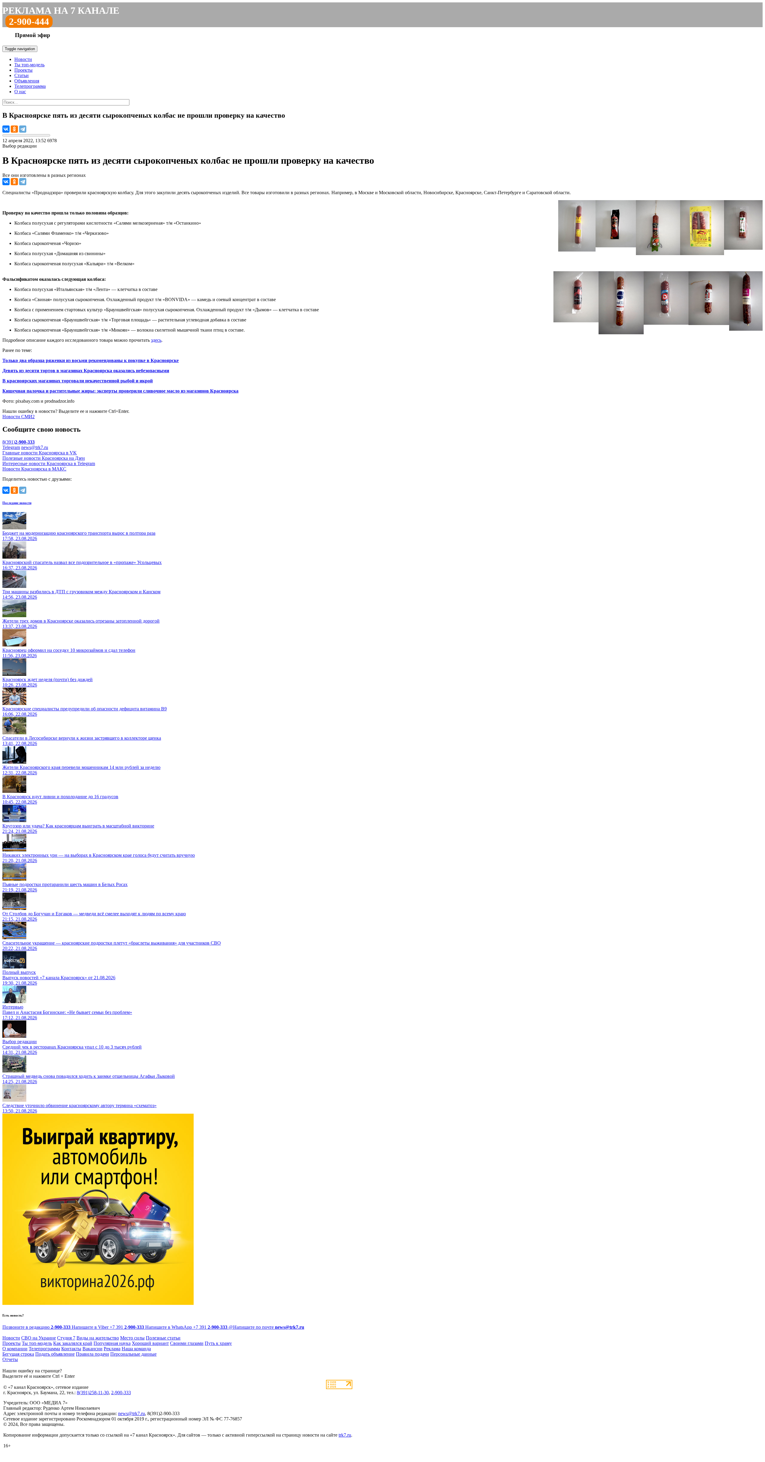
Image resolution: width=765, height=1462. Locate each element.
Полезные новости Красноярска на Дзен (43, 458)
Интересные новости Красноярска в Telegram (48, 463)
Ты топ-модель (29, 64)
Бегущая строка (18, 1354)
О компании (14, 1348)
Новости (23, 59)
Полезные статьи (163, 1337)
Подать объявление (55, 1354)
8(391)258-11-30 (93, 1392)
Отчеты (10, 1359)
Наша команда (136, 1348)
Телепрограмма (30, 86)
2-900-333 (121, 1392)
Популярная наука (112, 1343)
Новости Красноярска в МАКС (34, 468)
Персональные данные (133, 1354)
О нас (20, 91)
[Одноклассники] (14, 129)
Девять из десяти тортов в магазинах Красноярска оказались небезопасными (85, 370)
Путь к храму (218, 1343)
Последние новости (16, 503)
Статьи (21, 75)
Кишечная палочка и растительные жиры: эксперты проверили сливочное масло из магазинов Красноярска (120, 390)
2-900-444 (29, 21)
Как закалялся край (72, 1343)
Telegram (11, 447)
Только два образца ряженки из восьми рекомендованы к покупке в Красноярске (90, 360)
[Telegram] (22, 129)
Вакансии (92, 1348)
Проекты (23, 70)
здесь (156, 340)
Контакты (71, 1348)
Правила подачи (92, 1354)
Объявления (26, 80)
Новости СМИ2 (18, 416)
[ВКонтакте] (6, 129)
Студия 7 (66, 1337)
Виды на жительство (97, 1337)
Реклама (112, 1348)
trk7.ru (345, 1435)
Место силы (132, 1337)
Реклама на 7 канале (60, 10)
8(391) (18, 442)
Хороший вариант (150, 1343)
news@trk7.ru (34, 447)
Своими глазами (187, 1343)
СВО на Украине (38, 1337)
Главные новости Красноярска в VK (39, 452)
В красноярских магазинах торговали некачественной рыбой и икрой (77, 380)
